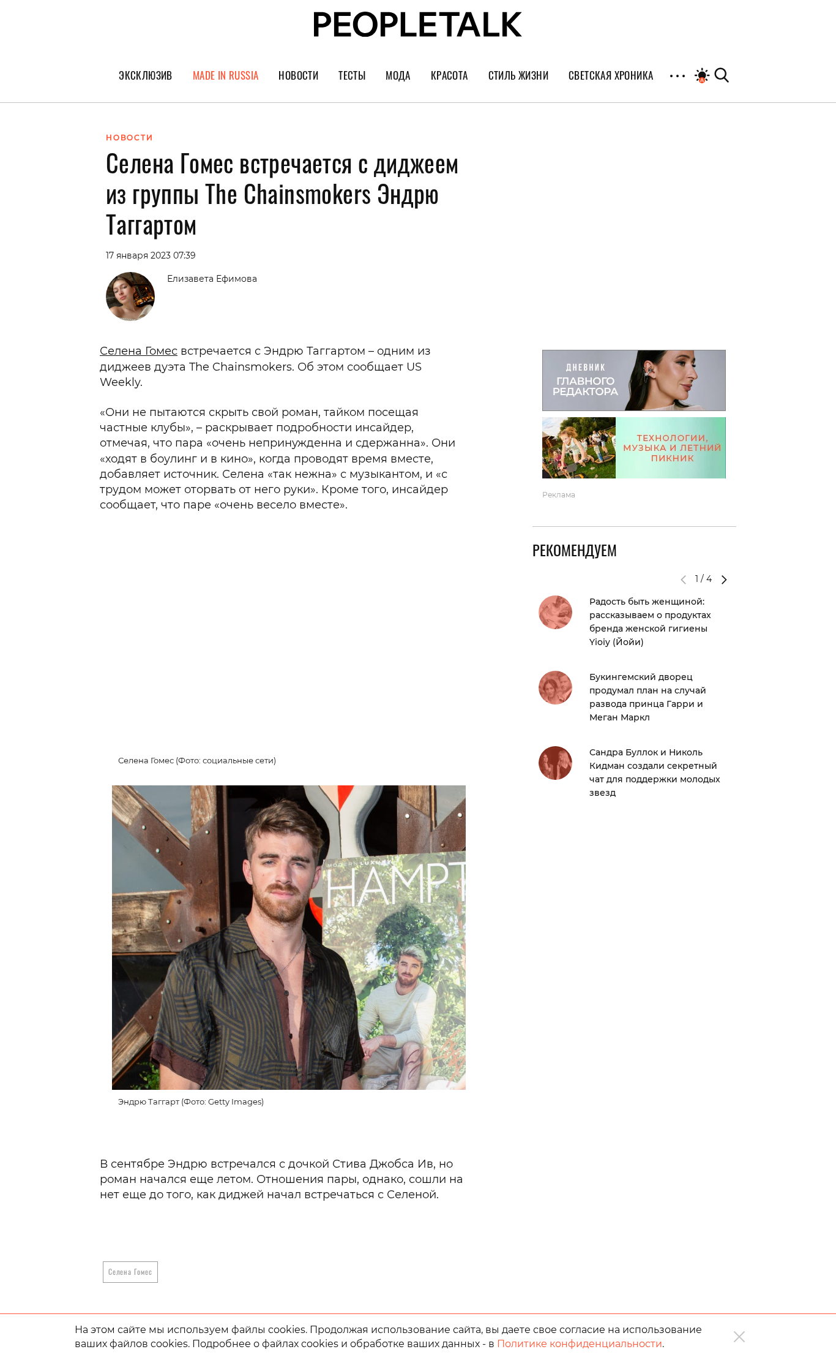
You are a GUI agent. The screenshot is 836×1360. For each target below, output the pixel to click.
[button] (724, 579)
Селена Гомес (138, 351)
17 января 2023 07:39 (151, 255)
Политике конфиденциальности (579, 1344)
